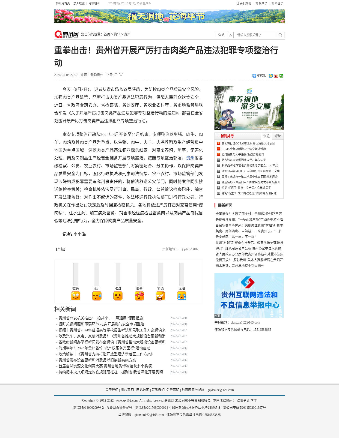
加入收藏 (79, 3)
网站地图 (94, 3)
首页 (107, 34)
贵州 (127, 34)
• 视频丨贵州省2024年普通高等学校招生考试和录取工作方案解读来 (111, 330)
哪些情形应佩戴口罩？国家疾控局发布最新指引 (251, 182)
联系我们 (158, 390)
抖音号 (279, 3)
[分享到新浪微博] (276, 76)
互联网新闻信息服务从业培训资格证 (194, 407)
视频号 (263, 3)
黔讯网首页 (63, 3)
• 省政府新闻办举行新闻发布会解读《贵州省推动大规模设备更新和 (111, 342)
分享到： (262, 75)
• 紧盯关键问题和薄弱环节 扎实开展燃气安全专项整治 (100, 324)
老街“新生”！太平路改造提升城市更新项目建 (249, 193)
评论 (278, 136)
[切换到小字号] (116, 74)
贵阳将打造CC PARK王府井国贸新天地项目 (248, 143)
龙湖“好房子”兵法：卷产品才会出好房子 (246, 187)
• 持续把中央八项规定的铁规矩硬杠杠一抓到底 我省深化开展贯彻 (109, 372)
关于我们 (111, 390)
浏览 (266, 136)
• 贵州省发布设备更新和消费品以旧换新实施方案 (96, 360)
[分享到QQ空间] (271, 76)
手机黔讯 (245, 3)
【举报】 (60, 249)
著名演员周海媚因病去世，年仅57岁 (244, 160)
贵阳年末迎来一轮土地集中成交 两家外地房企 (250, 176)
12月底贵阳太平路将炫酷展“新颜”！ (243, 154)
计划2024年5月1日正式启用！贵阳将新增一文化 (251, 171)
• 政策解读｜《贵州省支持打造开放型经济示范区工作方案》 (105, 354)
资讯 (117, 34)
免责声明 (172, 390)
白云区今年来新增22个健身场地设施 (244, 149)
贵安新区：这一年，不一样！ (237, 237)
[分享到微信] (281, 76)
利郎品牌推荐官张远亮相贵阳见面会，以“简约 (250, 165)
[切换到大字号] (120, 74)
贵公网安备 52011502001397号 (244, 407)
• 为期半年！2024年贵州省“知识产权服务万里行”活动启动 (103, 348)
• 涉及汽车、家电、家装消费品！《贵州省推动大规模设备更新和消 (111, 336)
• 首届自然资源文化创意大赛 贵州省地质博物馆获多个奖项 (104, 366)
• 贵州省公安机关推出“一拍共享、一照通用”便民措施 (99, 318)
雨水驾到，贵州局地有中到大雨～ (240, 265)
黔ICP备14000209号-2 (88, 407)
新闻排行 (227, 136)
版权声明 (127, 390)
